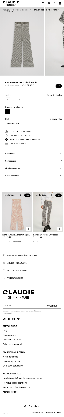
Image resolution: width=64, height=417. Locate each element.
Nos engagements (11, 361)
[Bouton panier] (55, 3)
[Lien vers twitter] (18, 319)
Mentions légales (10, 392)
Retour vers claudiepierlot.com (17, 387)
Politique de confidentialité (15, 383)
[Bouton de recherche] (43, 3)
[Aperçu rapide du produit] (28, 229)
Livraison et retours (12, 339)
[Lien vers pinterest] (4, 319)
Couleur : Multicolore (14, 107)
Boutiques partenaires (13, 366)
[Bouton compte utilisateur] (49, 3)
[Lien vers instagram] (9, 319)
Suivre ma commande (13, 344)
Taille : (8, 95)
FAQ (5, 330)
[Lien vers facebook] (14, 319)
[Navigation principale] (61, 3)
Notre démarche (10, 357)
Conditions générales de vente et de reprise (22, 378)
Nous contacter (10, 335)
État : (7, 119)
